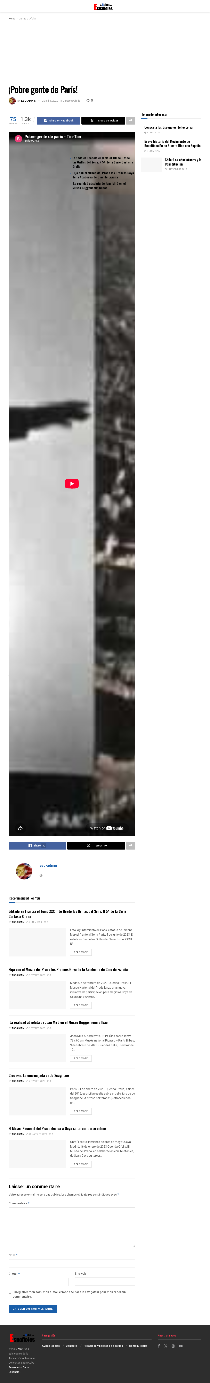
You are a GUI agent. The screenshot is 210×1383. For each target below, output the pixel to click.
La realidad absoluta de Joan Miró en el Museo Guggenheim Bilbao (99, 185)
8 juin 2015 (153, 151)
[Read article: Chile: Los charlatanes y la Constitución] (151, 165)
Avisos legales (51, 1346)
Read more (83, 952)
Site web (80, 1274)
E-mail (14, 1274)
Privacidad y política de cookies (103, 1346)
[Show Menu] (11, 6)
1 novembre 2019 (177, 169)
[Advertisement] (105, 51)
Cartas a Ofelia (27, 18)
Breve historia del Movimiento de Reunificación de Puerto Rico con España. (172, 143)
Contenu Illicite (138, 1346)
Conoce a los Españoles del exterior (169, 127)
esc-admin (28, 101)
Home (12, 18)
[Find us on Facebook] (159, 1346)
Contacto (71, 1346)
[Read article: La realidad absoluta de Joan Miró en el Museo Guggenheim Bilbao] (37, 1048)
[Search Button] (199, 6)
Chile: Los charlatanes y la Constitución (183, 162)
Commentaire (19, 1203)
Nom (13, 1255)
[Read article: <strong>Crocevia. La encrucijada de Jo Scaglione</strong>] (37, 1101)
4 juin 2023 (35, 922)
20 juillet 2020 (50, 101)
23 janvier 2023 (37, 1134)
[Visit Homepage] (105, 6)
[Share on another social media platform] (130, 121)
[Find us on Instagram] (173, 1346)
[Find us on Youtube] (181, 1346)
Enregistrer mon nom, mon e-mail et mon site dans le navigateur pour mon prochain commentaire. (69, 1294)
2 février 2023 (36, 1081)
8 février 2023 (36, 975)
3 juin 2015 (153, 132)
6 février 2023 (36, 1028)
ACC (20, 1349)
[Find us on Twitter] (166, 1346)
